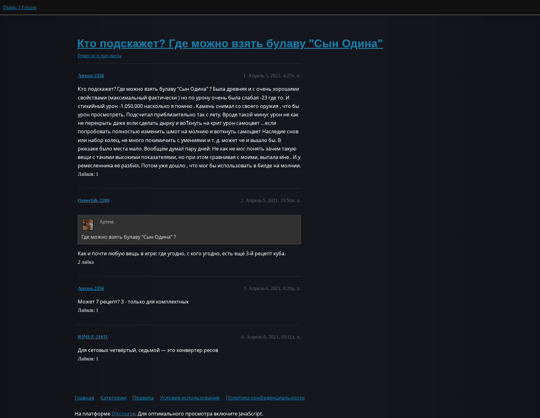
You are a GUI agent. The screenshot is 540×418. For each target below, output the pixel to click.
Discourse (123, 413)
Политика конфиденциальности (265, 397)
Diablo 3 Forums (20, 7)
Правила (143, 397)
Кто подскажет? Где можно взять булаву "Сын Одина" (230, 43)
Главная (84, 397)
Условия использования (190, 397)
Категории (113, 397)
